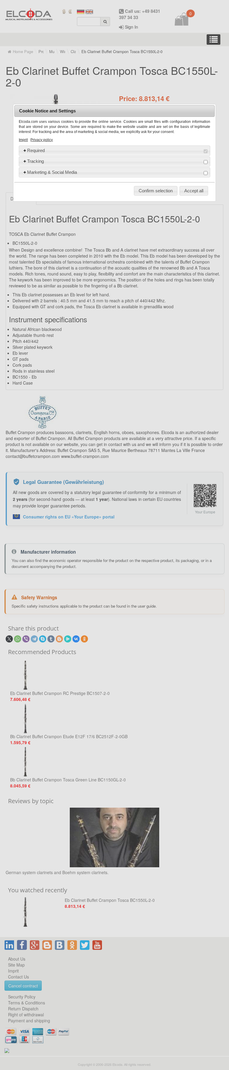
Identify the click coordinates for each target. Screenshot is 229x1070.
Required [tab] (36, 150)
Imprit (23, 140)
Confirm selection (156, 190)
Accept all (193, 190)
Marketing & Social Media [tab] (52, 172)
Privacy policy (41, 140)
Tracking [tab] (35, 161)
